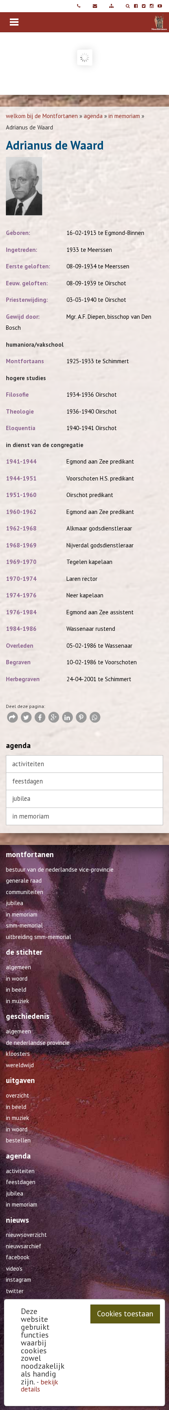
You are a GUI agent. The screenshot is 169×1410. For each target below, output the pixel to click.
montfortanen (30, 854)
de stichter (24, 952)
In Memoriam (21, 914)
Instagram (18, 1279)
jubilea (21, 798)
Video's (14, 1268)
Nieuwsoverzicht (26, 1234)
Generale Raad (24, 880)
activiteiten (28, 764)
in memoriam (124, 116)
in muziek (17, 1001)
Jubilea (14, 903)
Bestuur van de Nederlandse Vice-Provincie (60, 869)
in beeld (16, 989)
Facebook (17, 1257)
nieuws (17, 1220)
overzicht (17, 1095)
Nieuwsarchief (23, 1246)
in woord (17, 978)
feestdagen (27, 781)
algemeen (18, 967)
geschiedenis (28, 1016)
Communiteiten (24, 892)
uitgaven (20, 1080)
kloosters (18, 1053)
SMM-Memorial (24, 925)
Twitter (15, 1291)
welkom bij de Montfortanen (42, 116)
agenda (93, 116)
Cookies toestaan (125, 1313)
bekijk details (39, 1385)
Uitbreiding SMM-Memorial (38, 937)
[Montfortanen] (151, 22)
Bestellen (18, 1140)
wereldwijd (20, 1065)
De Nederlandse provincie (38, 1042)
